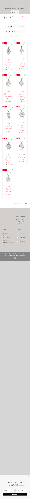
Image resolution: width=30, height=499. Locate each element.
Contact (4, 235)
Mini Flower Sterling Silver (21, 62)
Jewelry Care (20, 221)
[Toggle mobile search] (23, 17)
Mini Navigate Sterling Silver (8, 127)
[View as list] (16, 35)
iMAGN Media (22, 255)
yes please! (15, 494)
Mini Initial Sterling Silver (21, 95)
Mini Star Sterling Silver (22, 157)
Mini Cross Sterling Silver (8, 64)
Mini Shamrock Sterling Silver (22, 126)
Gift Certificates (20, 218)
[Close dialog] (29, 476)
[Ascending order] (23, 26)
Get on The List (20, 223)
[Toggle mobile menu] (27, 17)
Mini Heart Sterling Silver (8, 190)
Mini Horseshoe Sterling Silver (8, 95)
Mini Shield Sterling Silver (8, 159)
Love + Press (6, 237)
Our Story (5, 233)
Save (5, 43)
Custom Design (20, 216)
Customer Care (20, 220)
